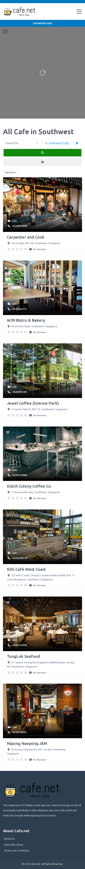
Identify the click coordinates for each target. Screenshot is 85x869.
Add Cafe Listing (13, 844)
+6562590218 (19, 558)
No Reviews (39, 249)
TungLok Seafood (23, 656)
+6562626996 (19, 645)
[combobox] (11, 171)
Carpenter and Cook (25, 237)
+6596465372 (19, 309)
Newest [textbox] (10, 172)
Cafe (14, 220)
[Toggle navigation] (79, 11)
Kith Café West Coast (26, 569)
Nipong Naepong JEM (27, 743)
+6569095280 (19, 391)
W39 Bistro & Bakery (26, 320)
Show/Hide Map (42, 23)
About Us (9, 838)
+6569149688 (19, 475)
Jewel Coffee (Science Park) (33, 403)
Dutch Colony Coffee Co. (29, 486)
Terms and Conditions (16, 850)
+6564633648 (19, 225)
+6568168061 (19, 732)
